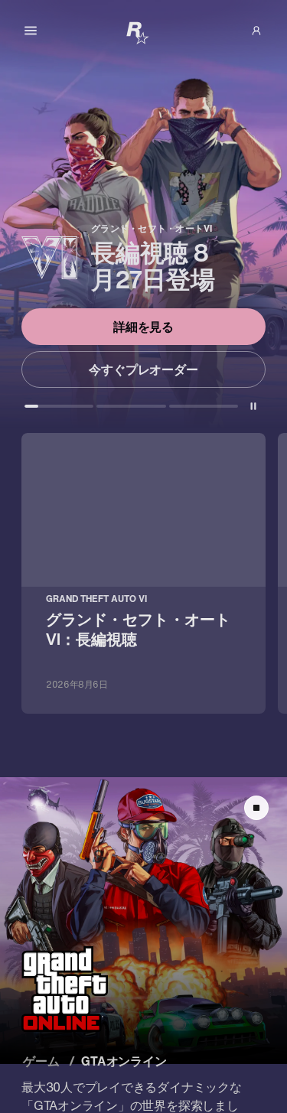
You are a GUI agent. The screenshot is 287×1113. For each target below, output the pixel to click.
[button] (256, 30)
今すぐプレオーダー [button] (143, 369)
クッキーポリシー (66, 942)
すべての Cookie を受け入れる (143, 982)
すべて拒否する (143, 1028)
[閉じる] (255, 821)
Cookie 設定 (143, 1074)
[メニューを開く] (30, 30)
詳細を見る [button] (143, 326)
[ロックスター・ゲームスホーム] (138, 32)
